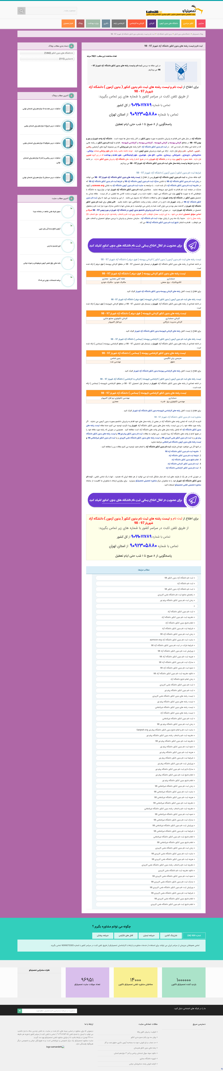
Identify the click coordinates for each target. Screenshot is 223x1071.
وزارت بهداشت (93, 23)
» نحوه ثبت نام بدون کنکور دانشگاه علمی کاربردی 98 (173, 876)
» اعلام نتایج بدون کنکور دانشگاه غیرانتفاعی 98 (176, 842)
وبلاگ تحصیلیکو (198, 34)
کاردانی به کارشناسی (137, 23)
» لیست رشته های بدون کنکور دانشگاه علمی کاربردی (173, 696)
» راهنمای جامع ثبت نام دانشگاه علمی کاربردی (176, 595)
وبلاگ (80, 23)
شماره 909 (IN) (194, 935)
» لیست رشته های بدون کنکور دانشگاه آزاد (177, 713)
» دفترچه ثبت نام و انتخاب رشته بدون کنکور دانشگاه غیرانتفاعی (169, 808)
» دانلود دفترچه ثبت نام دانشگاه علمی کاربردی (176, 870)
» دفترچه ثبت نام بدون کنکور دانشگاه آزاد (178, 617)
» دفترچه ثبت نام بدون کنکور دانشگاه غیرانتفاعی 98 (174, 803)
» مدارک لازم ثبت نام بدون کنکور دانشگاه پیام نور (175, 769)
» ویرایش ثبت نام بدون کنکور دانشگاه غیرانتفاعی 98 (173, 825)
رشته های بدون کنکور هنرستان (145, 1048)
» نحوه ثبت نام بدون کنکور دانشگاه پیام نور (177, 746)
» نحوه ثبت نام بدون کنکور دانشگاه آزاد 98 (177, 668)
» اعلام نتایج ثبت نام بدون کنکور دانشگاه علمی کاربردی (173, 904)
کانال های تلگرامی (126, 935)
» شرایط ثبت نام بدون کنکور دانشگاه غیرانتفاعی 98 (174, 831)
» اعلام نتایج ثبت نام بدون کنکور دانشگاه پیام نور (175, 775)
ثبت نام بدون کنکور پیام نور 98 (130, 434)
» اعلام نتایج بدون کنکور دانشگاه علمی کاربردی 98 (174, 898)
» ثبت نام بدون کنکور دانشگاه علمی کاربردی (177, 685)
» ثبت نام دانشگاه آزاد (186, 583)
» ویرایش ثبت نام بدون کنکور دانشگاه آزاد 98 (176, 651)
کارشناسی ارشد (118, 23)
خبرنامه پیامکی (103, 935)
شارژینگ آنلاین (171, 935)
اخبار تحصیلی (68, 23)
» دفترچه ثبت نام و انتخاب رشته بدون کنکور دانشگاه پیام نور (170, 735)
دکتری (106, 23)
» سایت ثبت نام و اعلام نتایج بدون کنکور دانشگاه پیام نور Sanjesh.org (166, 730)
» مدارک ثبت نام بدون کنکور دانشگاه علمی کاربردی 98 (173, 882)
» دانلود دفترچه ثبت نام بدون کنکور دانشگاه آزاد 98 (174, 673)
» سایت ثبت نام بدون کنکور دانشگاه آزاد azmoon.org (172, 640)
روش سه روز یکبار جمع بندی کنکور (143, 1037)
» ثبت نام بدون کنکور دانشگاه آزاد (181, 611)
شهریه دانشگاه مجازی (148, 1058)
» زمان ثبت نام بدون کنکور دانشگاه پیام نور (177, 600)
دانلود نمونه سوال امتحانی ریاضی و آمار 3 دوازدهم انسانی (135, 1053)
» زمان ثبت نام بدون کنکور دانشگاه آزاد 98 (177, 634)
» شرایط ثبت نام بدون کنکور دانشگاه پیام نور (177, 758)
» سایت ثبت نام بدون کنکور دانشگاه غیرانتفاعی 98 (174, 792)
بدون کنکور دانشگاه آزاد (164, 34)
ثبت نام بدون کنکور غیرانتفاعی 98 (101, 438)
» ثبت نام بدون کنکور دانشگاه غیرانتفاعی (178, 718)
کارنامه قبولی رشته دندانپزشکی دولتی (142, 1064)
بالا (222, 1069)
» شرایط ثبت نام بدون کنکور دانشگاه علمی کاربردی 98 (173, 893)
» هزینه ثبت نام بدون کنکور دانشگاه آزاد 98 (177, 656)
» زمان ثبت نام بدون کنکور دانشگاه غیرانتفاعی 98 (175, 786)
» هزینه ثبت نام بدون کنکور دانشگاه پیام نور (177, 752)
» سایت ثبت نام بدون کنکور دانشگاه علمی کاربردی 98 (173, 853)
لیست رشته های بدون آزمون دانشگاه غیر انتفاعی (181, 442)
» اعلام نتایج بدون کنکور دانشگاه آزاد (180, 623)
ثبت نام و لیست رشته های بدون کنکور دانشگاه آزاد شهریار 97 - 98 (133, 34)
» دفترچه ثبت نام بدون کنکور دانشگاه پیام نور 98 (175, 741)
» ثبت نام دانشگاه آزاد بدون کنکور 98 (180, 578)
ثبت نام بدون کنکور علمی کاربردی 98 (176, 438)
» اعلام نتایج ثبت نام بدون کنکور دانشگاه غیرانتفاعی (174, 837)
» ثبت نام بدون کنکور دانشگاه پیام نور (179, 690)
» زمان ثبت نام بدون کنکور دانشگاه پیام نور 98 (176, 724)
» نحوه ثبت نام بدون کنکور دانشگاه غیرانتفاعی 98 (175, 814)
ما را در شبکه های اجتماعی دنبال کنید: (190, 1008)
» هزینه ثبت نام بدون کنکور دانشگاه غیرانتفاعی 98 (174, 797)
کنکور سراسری (188, 23)
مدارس (201, 23)
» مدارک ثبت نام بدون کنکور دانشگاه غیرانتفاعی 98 (174, 820)
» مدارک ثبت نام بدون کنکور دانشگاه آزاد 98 (177, 662)
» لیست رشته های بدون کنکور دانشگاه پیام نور (176, 701)
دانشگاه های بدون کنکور (182, 34)
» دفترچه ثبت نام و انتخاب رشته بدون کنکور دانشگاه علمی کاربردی (168, 865)
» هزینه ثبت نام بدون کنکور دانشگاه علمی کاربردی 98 (173, 859)
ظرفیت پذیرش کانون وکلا (146, 1032)
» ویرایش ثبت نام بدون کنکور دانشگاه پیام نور (176, 763)
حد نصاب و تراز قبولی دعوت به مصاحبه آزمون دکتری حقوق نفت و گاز (130, 1042)
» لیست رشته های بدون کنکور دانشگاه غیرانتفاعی (175, 707)
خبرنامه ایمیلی (149, 935)
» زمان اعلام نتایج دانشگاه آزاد (183, 679)
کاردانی (151, 23)
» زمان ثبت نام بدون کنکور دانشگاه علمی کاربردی (175, 848)
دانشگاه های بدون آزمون (168, 23)
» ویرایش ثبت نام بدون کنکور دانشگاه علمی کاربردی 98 (172, 887)
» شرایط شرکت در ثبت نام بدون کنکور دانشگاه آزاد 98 (173, 645)
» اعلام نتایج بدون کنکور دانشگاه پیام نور (178, 780)
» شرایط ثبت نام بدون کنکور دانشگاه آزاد (178, 628)
